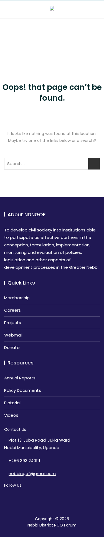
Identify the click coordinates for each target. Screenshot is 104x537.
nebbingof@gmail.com (32, 473)
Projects (12, 322)
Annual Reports (19, 378)
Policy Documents (22, 390)
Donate (12, 347)
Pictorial (12, 403)
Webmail (13, 335)
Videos (11, 415)
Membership (17, 298)
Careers (12, 310)
